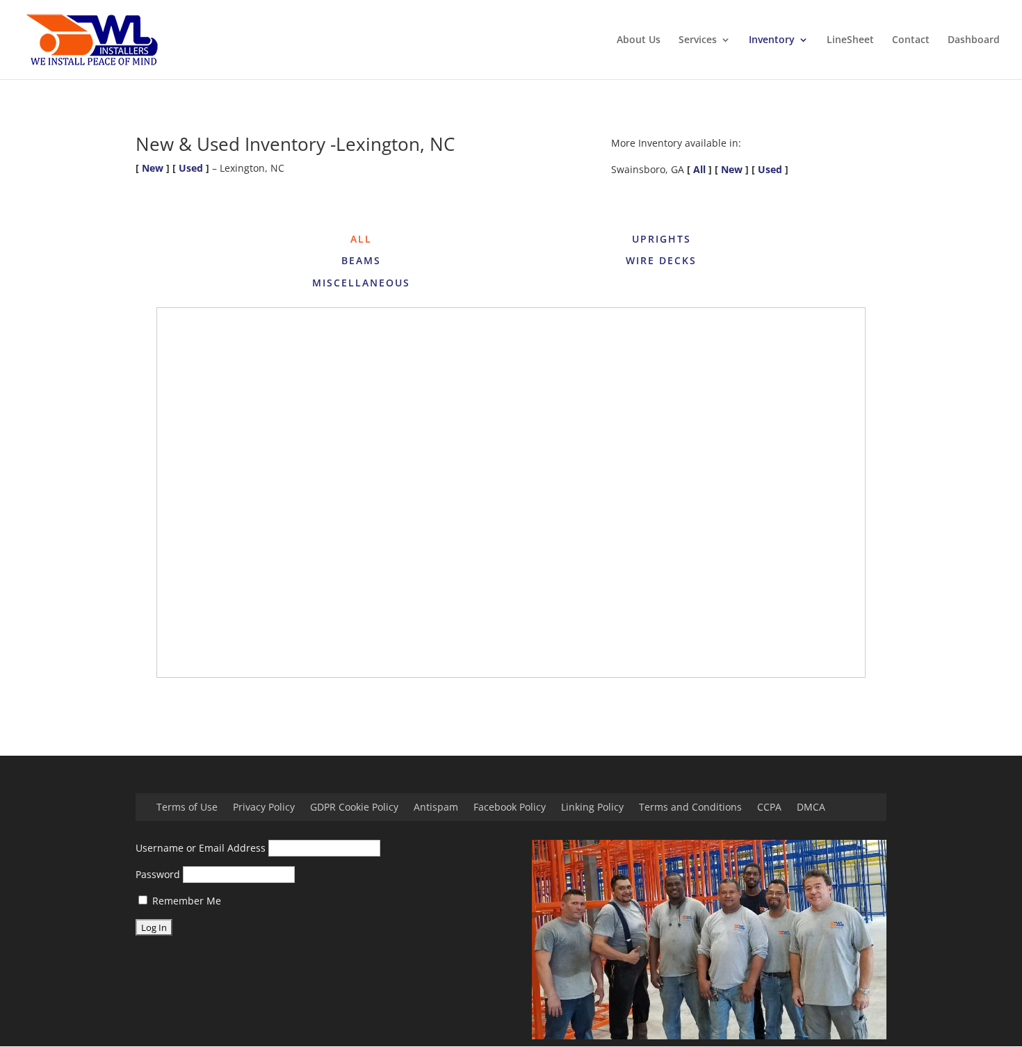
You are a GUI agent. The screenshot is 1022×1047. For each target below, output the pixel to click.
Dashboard (974, 40)
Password (158, 874)
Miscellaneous (361, 282)
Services (698, 40)
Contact (911, 40)
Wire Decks (661, 260)
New (152, 167)
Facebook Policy (509, 807)
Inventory (772, 40)
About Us (638, 40)
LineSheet (850, 40)
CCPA (769, 807)
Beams (361, 260)
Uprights (661, 238)
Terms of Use (187, 807)
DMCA (811, 807)
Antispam (436, 807)
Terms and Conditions (690, 807)
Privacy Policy (264, 807)
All (699, 169)
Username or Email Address (201, 847)
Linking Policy (592, 807)
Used (191, 167)
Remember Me (185, 900)
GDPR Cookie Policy (354, 807)
